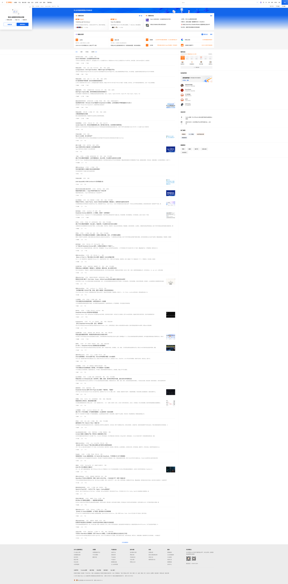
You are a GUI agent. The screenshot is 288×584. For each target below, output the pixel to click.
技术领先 (76, 557)
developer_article (79, 56)
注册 (279, 2)
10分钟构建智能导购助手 (207, 39)
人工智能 (91, 56)
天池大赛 (132, 559)
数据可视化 (90, 266)
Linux (91, 354)
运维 (94, 233)
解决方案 (24, 2)
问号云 (77, 222)
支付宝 (148, 573)
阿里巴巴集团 (77, 573)
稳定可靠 (76, 559)
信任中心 (169, 564)
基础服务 (169, 552)
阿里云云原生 (78, 67)
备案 (272, 2)
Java (93, 321)
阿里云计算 (126, 573)
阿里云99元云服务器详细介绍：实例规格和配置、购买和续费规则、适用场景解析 (126, 45)
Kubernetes (95, 67)
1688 (113, 573)
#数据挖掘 (184, 137)
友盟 (139, 573)
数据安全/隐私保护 (94, 277)
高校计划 (151, 557)
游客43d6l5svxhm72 (80, 354)
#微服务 (184, 134)
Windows (93, 509)
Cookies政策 (84, 570)
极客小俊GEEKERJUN (81, 101)
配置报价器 (114, 562)
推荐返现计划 (152, 559)
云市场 (36, 2)
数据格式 (105, 432)
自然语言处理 (90, 101)
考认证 (42, 6)
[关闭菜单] (2, 2)
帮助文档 (132, 554)
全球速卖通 (97, 573)
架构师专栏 (78, 388)
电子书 (196, 149)
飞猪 (121, 573)
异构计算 (85, 112)
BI (99, 531)
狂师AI (77, 343)
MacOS (100, 354)
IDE (93, 123)
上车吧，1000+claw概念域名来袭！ (189, 19)
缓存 (96, 211)
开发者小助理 (78, 134)
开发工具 (90, 123)
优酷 (142, 573)
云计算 (99, 498)
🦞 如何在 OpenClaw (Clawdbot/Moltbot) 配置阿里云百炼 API (195, 24)
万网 (131, 573)
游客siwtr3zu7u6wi (80, 277)
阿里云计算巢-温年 (80, 498)
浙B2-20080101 (108, 576)
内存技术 (97, 321)
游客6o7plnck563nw (80, 255)
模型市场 (95, 557)
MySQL (86, 399)
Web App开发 (97, 244)
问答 (97, 123)
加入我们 (113, 570)
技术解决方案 (133, 552)
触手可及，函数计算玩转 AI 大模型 (83, 43)
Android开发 (96, 443)
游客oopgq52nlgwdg (80, 520)
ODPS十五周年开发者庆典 (207, 45)
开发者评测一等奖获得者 (190, 86)
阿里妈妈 (117, 573)
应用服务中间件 (90, 90)
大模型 (15, 2)
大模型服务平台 (96, 552)
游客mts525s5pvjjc (80, 476)
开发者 (100, 101)
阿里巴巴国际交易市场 (105, 573)
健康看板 (169, 562)
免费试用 (113, 554)
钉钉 (145, 573)
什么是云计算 (77, 552)
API (102, 90)
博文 (95, 56)
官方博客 (37, 6)
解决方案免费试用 (153, 554)
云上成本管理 (114, 564)
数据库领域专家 (188, 95)
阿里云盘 (162, 573)
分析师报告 (76, 564)
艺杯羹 (77, 399)
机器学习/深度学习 (99, 465)
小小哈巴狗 (78, 299)
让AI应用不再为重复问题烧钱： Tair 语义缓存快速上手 (166, 39)
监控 (91, 67)
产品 (19, 2)
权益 (29, 2)
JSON (100, 520)
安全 (88, 67)
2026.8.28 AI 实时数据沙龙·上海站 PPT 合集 (86, 45)
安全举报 (99, 570)
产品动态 (113, 557)
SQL (90, 399)
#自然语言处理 (200, 134)
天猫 (92, 573)
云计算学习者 (78, 266)
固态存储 (90, 332)
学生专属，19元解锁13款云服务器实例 (118, 43)
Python (95, 498)
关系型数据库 (95, 399)
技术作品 (89, 145)
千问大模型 (95, 554)
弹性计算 (98, 332)
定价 (32, 2)
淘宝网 (82, 573)
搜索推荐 (96, 266)
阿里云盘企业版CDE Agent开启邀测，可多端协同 (167, 45)
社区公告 (204, 149)
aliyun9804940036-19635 (81, 432)
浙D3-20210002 (129, 576)
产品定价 (113, 559)
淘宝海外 (156, 573)
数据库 (96, 520)
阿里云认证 (132, 562)
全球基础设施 (77, 554)
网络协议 (92, 520)
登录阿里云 (22, 24)
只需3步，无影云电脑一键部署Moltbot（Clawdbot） (193, 21)
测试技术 (94, 343)
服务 (44, 2)
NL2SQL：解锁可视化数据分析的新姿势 (190, 27)
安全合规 (76, 562)
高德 (133, 573)
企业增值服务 (170, 554)
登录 (285, 2)
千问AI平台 (88, 573)
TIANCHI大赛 (47, 6)
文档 (269, 2)
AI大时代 (184, 152)
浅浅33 (77, 465)
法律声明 (76, 570)
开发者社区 (132, 557)
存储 (94, 332)
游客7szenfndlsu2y (80, 167)
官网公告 (169, 559)
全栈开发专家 (187, 100)
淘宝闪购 (167, 573)
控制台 (275, 2)
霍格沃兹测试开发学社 (80, 487)
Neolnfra (77, 310)
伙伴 (41, 2)
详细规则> (210, 54)
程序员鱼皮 (78, 211)
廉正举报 (92, 570)
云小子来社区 (78, 200)
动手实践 (32, 6)
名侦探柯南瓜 (78, 123)
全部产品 (113, 552)
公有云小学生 (78, 531)
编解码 (91, 498)
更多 (211, 15)
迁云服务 (169, 557)
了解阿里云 (49, 2)
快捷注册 (10, 24)
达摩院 (152, 573)
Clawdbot (78, 454)
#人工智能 (191, 134)
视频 (88, 134)
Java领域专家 (188, 105)
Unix (94, 78)
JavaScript (89, 211)
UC (136, 573)
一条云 (77, 156)
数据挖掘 (92, 200)
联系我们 (106, 570)
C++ (91, 78)
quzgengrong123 (79, 321)
